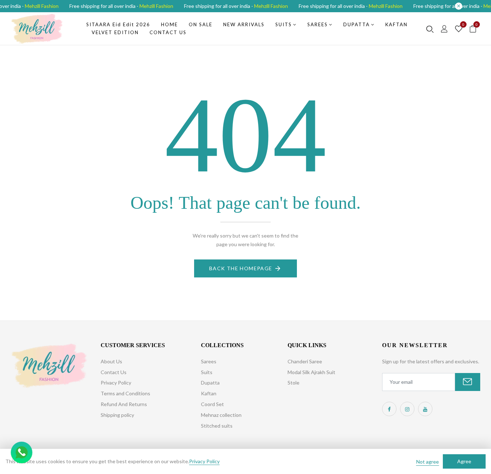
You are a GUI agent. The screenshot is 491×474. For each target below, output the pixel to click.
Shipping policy (117, 415)
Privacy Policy (116, 382)
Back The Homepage (240, 268)
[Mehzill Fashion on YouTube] (425, 409)
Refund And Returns (124, 404)
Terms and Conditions (125, 393)
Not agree (427, 462)
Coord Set (212, 404)
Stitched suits (217, 426)
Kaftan (208, 393)
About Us (111, 361)
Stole (293, 382)
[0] (458, 29)
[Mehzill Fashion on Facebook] (389, 409)
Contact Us (114, 372)
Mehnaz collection (221, 415)
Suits (206, 372)
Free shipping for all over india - (121, 6)
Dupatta (210, 382)
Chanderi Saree (305, 361)
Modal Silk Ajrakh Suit (311, 372)
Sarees (208, 361)
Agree (464, 461)
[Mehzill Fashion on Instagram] (407, 409)
